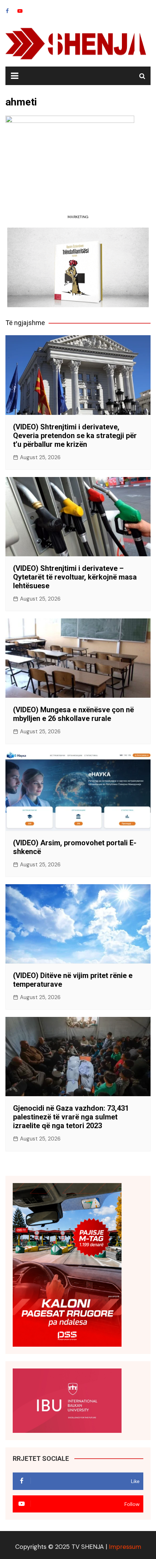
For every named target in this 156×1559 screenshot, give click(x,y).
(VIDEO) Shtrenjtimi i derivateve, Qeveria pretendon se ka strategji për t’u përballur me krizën (75, 435)
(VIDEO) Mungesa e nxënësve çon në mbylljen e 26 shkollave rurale (73, 714)
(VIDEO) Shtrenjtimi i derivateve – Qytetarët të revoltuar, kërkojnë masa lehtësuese (75, 577)
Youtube (20, 10)
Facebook (7, 10)
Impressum (125, 1547)
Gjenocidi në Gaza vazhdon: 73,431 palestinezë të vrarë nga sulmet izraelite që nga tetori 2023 (71, 1117)
